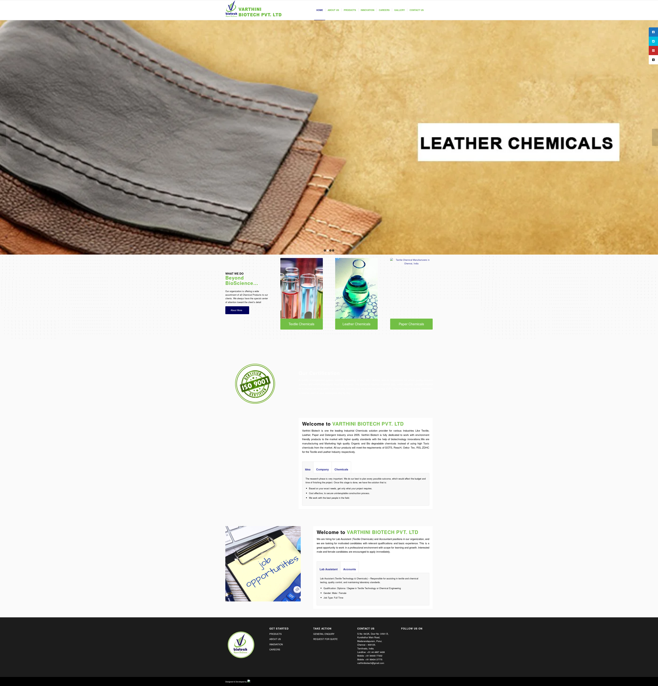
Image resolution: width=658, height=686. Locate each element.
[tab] (307, 467)
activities (303, 384)
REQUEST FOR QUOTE (325, 639)
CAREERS (274, 649)
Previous (3, 137)
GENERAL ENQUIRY (323, 633)
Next (655, 137)
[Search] (429, 10)
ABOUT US (275, 639)
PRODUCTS (275, 633)
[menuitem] (319, 10)
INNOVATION (276, 644)
